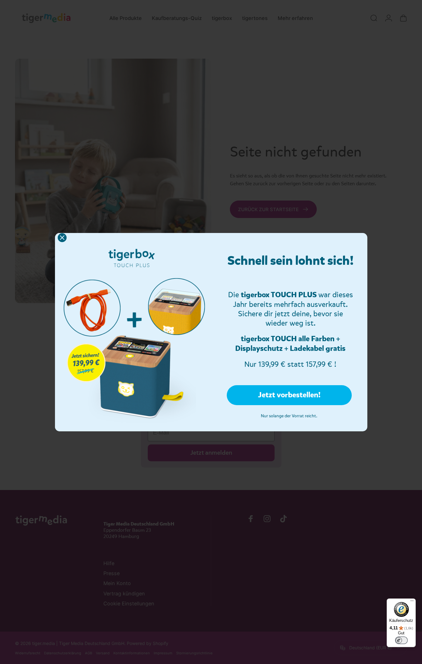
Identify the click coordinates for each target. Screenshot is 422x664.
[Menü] (412, 602)
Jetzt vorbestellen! (289, 395)
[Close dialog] (62, 237)
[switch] (401, 640)
